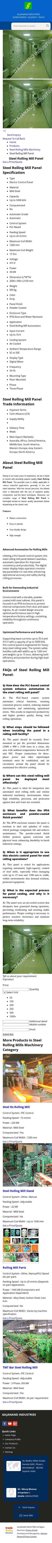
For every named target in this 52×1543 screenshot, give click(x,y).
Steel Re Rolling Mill (16, 1107)
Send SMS (28, 1515)
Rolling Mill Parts (14, 1267)
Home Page (10, 1435)
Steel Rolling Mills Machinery (25, 149)
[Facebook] (4, 1425)
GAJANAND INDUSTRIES (29, 16)
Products (14, 145)
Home (13, 142)
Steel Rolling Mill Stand (18, 1191)
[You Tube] (10, 1425)
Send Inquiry (13, 134)
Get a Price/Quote (12, 162)
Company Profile (13, 1439)
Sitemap (9, 1452)
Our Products (11, 1443)
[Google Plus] (15, 1425)
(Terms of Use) (32, 1530)
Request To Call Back (14, 138)
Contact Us (10, 1447)
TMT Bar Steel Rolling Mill (20, 1367)
